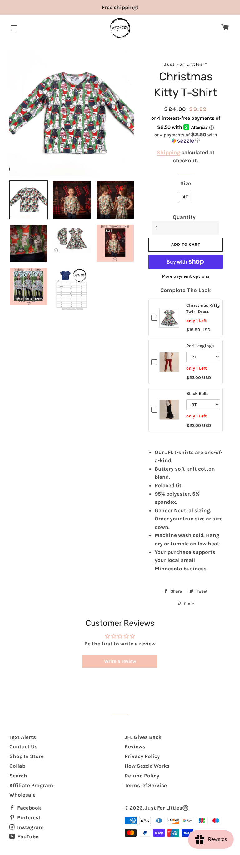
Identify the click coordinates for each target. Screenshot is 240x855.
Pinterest (28, 817)
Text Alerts (22, 737)
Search (18, 775)
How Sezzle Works (147, 766)
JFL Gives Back (143, 737)
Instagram (30, 827)
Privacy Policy (142, 756)
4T (185, 197)
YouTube (27, 836)
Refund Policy (142, 775)
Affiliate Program (31, 785)
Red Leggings (200, 345)
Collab (17, 766)
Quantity (184, 217)
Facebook (28, 808)
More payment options (185, 276)
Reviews (135, 746)
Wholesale (22, 795)
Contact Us (23, 746)
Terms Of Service (146, 785)
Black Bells (197, 393)
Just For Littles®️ (167, 808)
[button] (185, 138)
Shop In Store (26, 756)
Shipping (168, 152)
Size (185, 183)
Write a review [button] (120, 661)
